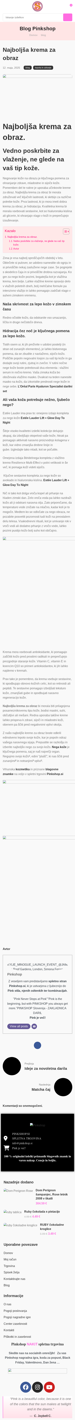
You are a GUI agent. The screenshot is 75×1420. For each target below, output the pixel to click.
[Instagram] (37, 1387)
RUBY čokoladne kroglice (52, 1226)
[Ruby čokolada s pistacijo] (12, 1212)
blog (43, 35)
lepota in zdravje (43, 67)
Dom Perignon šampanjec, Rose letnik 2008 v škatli (52, 1194)
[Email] (34, 1026)
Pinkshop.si (55, 774)
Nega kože (59, 747)
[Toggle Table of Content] (64, 231)
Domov (33, 35)
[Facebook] (25, 1387)
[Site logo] (37, 6)
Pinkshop (14, 974)
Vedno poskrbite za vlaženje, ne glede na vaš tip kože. (38, 243)
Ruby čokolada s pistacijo (42, 1211)
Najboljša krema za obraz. (22, 236)
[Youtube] (49, 1387)
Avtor (16, 248)
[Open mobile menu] (4, 6)
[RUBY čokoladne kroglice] (21, 1225)
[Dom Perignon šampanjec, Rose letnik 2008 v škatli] (18, 1190)
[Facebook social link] (37, 1045)
